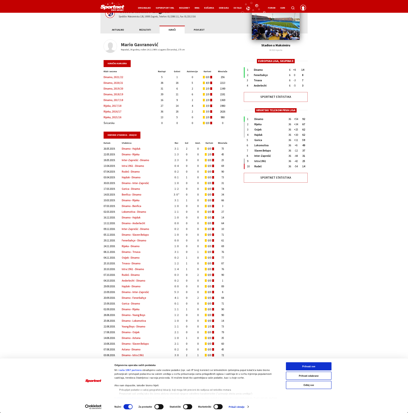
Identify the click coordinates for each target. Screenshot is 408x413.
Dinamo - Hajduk (131, 149)
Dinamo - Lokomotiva (134, 321)
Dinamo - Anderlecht (133, 223)
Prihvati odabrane (309, 375)
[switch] (159, 406)
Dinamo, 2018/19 (113, 94)
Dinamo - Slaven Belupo (135, 235)
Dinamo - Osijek (130, 332)
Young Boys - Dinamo (133, 327)
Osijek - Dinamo (130, 258)
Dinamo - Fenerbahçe (134, 298)
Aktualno (118, 30)
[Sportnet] (112, 8)
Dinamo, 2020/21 (113, 83)
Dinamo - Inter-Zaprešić (135, 183)
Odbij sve (308, 385)
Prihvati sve (308, 366)
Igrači (172, 30)
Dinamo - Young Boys (133, 315)
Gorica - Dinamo (131, 189)
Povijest (199, 30)
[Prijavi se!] (303, 8)
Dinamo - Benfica (131, 206)
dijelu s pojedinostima (130, 398)
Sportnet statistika (275, 97)
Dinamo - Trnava (131, 252)
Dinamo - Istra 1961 (133, 355)
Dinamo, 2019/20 (113, 89)
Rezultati (145, 30)
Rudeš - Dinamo (131, 172)
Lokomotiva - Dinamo (134, 212)
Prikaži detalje (237, 406)
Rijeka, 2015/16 (112, 117)
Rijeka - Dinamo (130, 246)
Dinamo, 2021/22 (113, 77)
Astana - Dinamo (131, 349)
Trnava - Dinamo (131, 263)
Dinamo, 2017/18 (113, 100)
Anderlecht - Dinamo (133, 281)
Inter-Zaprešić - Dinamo (135, 160)
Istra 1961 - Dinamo (133, 166)
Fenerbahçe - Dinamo (134, 241)
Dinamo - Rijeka (130, 154)
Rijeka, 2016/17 (112, 112)
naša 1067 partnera (130, 370)
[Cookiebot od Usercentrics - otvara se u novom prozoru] (93, 406)
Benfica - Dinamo (131, 195)
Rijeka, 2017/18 (112, 106)
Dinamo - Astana (131, 338)
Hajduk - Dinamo (131, 177)
